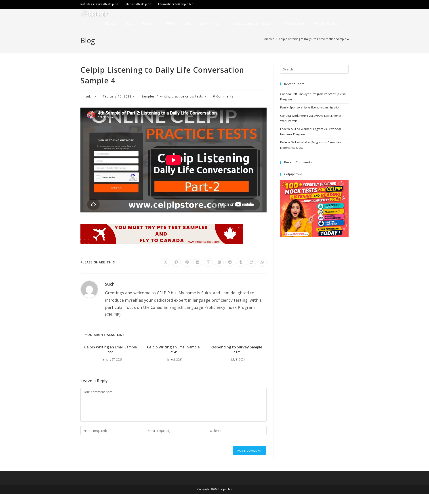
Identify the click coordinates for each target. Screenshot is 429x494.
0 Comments (223, 96)
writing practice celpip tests (181, 96)
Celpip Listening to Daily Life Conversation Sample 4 (314, 39)
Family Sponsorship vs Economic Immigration (310, 107)
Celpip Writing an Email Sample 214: (173, 349)
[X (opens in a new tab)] (312, 4)
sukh (89, 96)
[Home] (257, 39)
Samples (148, 96)
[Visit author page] (89, 289)
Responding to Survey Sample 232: (236, 349)
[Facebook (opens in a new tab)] (327, 4)
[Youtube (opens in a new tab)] (345, 4)
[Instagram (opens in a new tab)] (337, 4)
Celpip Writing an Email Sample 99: (110, 349)
